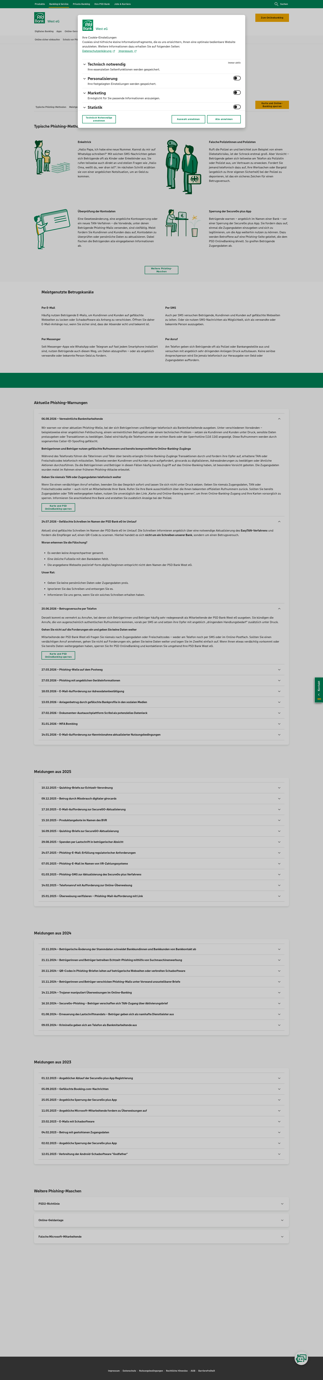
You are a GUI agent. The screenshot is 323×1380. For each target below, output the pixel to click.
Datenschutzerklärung (97, 51)
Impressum (126, 51)
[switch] (237, 78)
